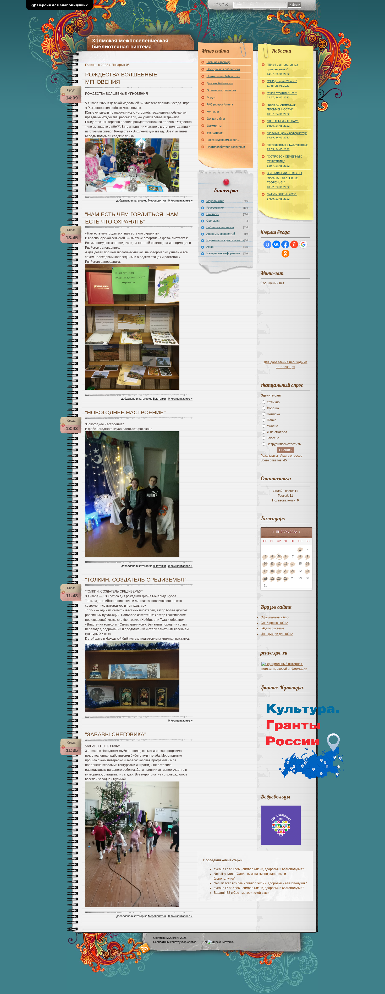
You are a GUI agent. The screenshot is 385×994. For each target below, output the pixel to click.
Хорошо (273, 408)
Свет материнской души (251, 893)
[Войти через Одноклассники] (285, 254)
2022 (104, 65)
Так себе (273, 438)
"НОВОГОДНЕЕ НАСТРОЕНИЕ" (125, 412)
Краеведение (215, 207)
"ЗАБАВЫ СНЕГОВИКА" (115, 734)
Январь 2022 (286, 532)
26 (278, 578)
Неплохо (273, 414)
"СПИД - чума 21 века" (282, 83)
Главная (91, 65)
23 (307, 570)
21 (292, 570)
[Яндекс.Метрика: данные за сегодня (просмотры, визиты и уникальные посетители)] (221, 942)
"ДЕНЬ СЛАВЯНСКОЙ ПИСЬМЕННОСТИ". (281, 109)
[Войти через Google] (303, 244)
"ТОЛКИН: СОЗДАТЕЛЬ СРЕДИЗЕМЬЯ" (135, 580)
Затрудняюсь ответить (284, 444)
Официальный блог (275, 617)
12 (278, 563)
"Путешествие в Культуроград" (287, 147)
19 (278, 570)
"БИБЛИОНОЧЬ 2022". (282, 196)
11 (272, 563)
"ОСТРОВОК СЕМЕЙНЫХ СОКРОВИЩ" (284, 161)
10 (265, 563)
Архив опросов (291, 455)
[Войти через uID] (267, 244)
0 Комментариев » (180, 200)
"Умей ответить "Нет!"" (282, 95)
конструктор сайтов (183, 941)
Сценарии (212, 220)
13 (285, 563)
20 (285, 570)
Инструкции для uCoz (277, 634)
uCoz (204, 941)
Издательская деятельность (225, 240)
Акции (210, 246)
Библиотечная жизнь (220, 227)
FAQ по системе (272, 628)
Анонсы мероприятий (220, 233)
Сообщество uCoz (274, 623)
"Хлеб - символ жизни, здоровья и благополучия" (267, 869)
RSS (144, 948)
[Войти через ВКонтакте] (276, 244)
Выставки (159, 398)
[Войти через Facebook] (285, 244)
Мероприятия (157, 200)
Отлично (273, 402)
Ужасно (272, 426)
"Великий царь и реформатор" (287, 135)
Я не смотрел (277, 432)
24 (265, 578)
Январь (117, 65)
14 (292, 563)
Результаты (269, 455)
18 (272, 570)
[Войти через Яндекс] (294, 244)
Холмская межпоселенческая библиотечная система (130, 43)
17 (265, 570)
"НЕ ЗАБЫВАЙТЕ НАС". (283, 123)
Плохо (271, 420)
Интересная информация (223, 253)
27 (285, 578)
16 (307, 563)
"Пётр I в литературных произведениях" (282, 69)
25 (272, 578)
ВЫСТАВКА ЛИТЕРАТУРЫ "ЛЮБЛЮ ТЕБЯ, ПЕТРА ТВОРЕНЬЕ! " (284, 179)
